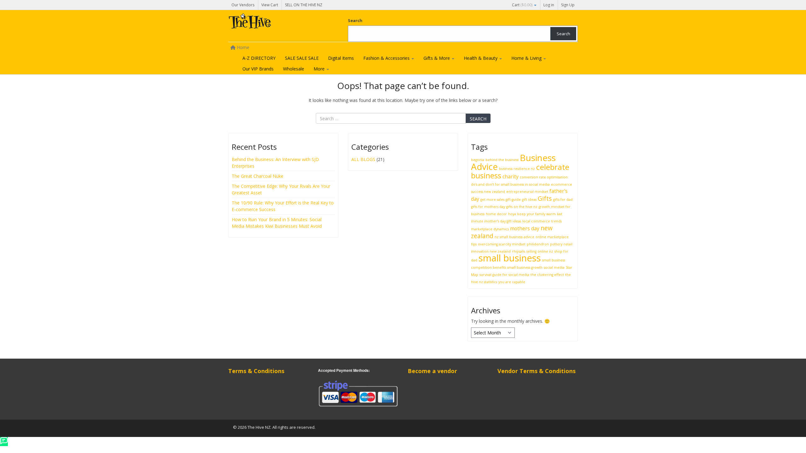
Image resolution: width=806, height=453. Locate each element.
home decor (496, 214)
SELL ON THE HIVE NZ (303, 5)
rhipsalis (518, 251)
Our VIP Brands (258, 69)
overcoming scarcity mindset (501, 244)
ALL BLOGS (363, 159)
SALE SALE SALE (302, 58)
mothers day (524, 228)
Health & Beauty (481, 58)
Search (355, 20)
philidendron (538, 244)
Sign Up (568, 5)
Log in (548, 5)
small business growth (524, 267)
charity (510, 176)
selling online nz (539, 251)
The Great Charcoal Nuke (258, 176)
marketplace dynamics (490, 229)
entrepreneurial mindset (527, 191)
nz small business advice (514, 237)
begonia (477, 160)
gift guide (513, 199)
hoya (512, 214)
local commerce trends (542, 221)
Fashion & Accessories (387, 58)
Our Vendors (242, 5)
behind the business (502, 160)
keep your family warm (536, 214)
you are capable (511, 282)
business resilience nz (517, 168)
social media (554, 267)
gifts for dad (563, 199)
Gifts (545, 198)
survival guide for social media (504, 274)
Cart (522, 5)
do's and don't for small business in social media (510, 184)
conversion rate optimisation (544, 177)
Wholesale (293, 69)
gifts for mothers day (488, 206)
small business (510, 258)
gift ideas (529, 199)
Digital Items (341, 58)
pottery (556, 244)
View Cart (269, 5)
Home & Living (527, 58)
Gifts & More (437, 58)
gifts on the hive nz (521, 206)
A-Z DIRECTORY (258, 58)
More (320, 69)
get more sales (492, 199)
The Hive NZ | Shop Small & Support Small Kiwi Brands (275, 22)
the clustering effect (547, 274)
